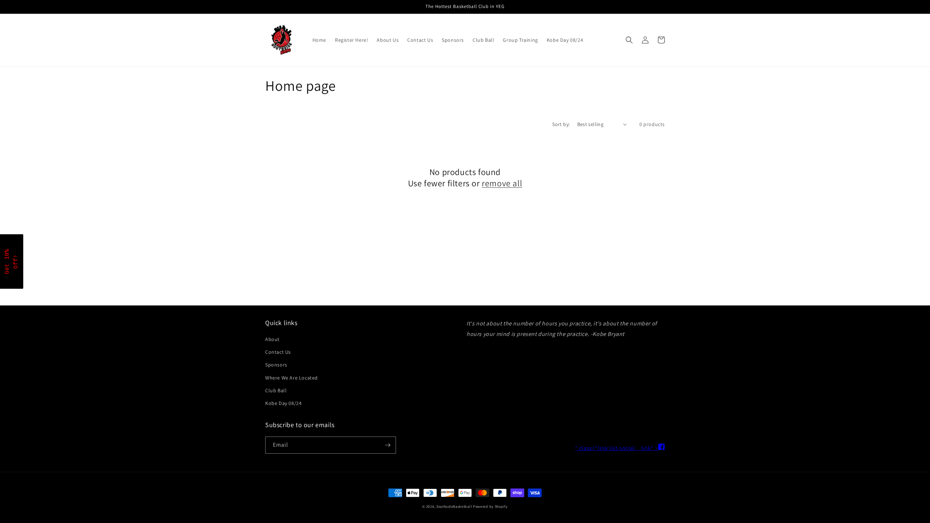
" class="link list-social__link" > (620, 448)
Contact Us (278, 352)
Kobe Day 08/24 (283, 403)
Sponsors (276, 364)
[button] (629, 40)
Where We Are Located (291, 377)
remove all (502, 183)
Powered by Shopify (490, 506)
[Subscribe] (388, 445)
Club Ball (276, 390)
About (272, 339)
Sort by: (561, 124)
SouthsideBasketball (454, 506)
